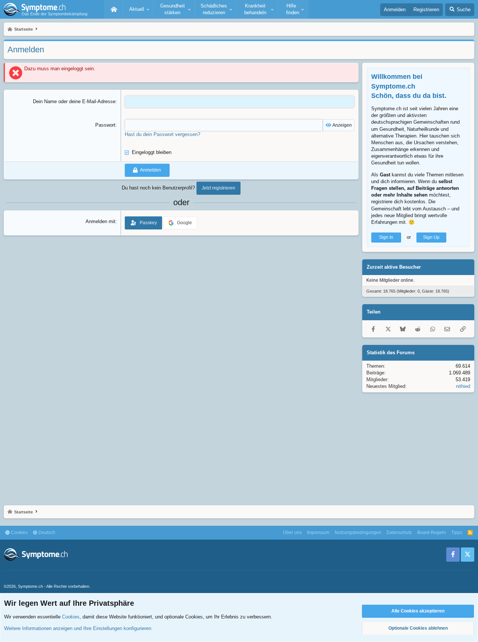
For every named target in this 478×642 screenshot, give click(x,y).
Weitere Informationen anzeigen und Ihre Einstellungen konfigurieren (77, 628)
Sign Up (431, 237)
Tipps (456, 532)
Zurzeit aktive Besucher (394, 267)
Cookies (19, 532)
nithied (463, 386)
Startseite (114, 9)
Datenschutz (399, 532)
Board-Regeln (431, 532)
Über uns (292, 532)
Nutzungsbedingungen (358, 532)
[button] (138, 9)
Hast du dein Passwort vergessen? (162, 134)
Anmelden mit (100, 221)
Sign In (386, 237)
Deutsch (46, 532)
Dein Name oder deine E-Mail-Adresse (74, 101)
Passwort (105, 125)
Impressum (318, 532)
